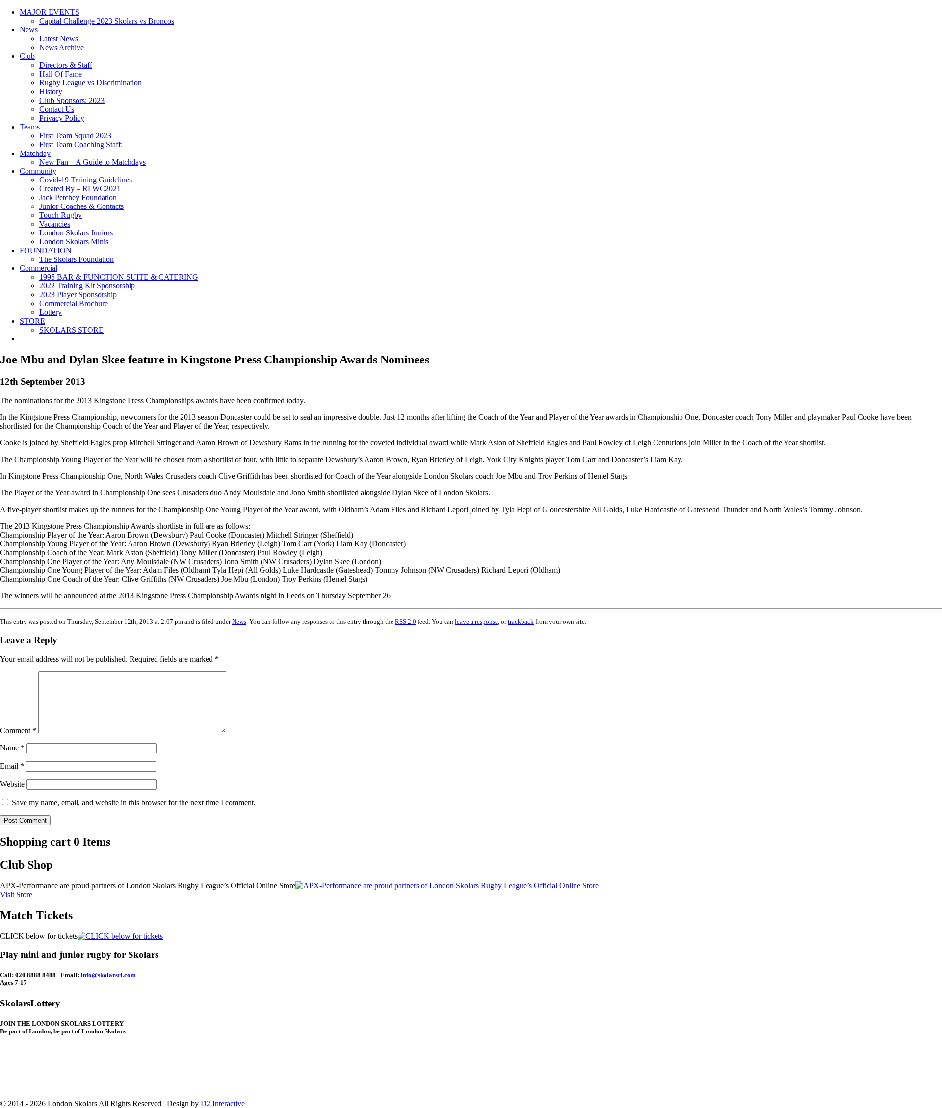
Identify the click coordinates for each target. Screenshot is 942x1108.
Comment (18, 730)
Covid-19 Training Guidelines (85, 180)
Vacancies (54, 224)
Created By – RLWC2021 (80, 188)
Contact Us (56, 109)
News (29, 30)
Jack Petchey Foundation (78, 197)
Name (12, 748)
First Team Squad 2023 (75, 135)
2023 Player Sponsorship (78, 294)
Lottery (50, 312)
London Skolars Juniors (76, 233)
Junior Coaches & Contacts (81, 206)
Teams (30, 127)
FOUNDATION (46, 250)
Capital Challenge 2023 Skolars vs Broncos (106, 21)
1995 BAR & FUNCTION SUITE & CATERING (118, 277)
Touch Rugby (60, 215)
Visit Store (16, 894)
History (50, 91)
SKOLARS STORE (71, 330)
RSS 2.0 (405, 621)
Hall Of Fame (60, 74)
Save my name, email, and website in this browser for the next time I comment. (134, 803)
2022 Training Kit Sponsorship (87, 286)
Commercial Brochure (73, 303)
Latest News (58, 38)
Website (12, 784)
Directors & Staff (65, 65)
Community (38, 171)
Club (27, 56)
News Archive (61, 47)
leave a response (476, 621)
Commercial (38, 268)
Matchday (35, 153)
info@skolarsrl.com (108, 975)
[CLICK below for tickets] (120, 936)
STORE (32, 321)
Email (12, 766)
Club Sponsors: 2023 (72, 100)
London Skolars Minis (73, 241)
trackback (521, 621)
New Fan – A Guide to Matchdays (92, 162)
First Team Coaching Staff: (81, 144)
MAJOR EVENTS (49, 12)
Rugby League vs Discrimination (90, 82)
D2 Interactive (223, 1103)
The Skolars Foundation (76, 259)
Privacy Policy (61, 118)
